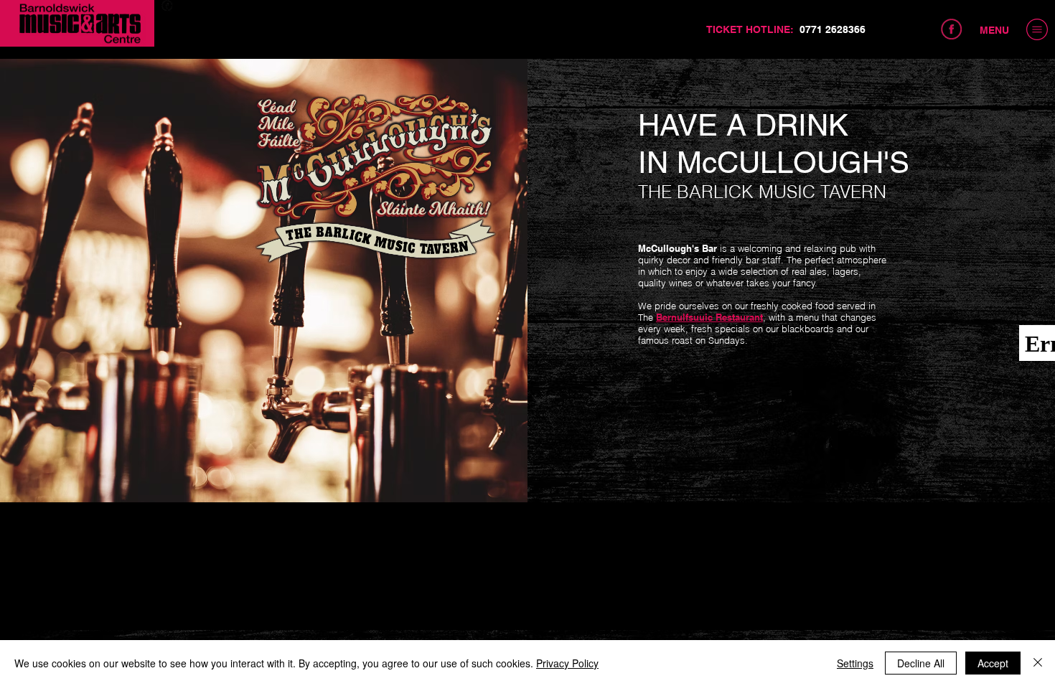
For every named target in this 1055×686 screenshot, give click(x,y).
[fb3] (167, 5)
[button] (1037, 29)
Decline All (920, 663)
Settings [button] (855, 663)
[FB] (951, 29)
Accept (992, 663)
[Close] (1037, 663)
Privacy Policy (567, 663)
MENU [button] (994, 30)
